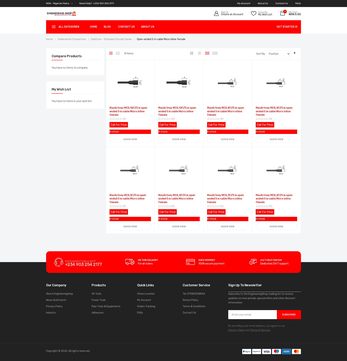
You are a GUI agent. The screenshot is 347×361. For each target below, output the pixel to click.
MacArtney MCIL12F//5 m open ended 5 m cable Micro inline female (177, 111)
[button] (60, 3)
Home (93, 26)
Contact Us (281, 3)
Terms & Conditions (194, 306)
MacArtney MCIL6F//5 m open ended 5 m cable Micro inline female (274, 111)
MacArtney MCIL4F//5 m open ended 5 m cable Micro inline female (176, 199)
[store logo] (61, 13)
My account (243, 3)
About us (147, 26)
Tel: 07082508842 (194, 293)
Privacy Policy (54, 306)
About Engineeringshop (59, 293)
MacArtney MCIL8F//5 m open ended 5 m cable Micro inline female (225, 111)
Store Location (146, 293)
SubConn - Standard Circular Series (111, 39)
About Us (263, 3)
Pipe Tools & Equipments (106, 306)
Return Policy (190, 300)
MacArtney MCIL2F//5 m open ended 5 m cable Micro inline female (274, 199)
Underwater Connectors (72, 39)
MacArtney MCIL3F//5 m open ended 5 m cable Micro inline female (225, 199)
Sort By (260, 53)
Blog (107, 26)
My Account (144, 300)
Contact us (126, 26)
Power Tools (99, 300)
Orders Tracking (146, 306)
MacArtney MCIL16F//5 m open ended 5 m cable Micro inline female (128, 111)
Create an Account (232, 14)
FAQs (298, 3)
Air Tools (96, 293)
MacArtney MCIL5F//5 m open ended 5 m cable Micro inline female (128, 199)
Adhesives (98, 312)
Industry (51, 312)
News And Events (56, 300)
